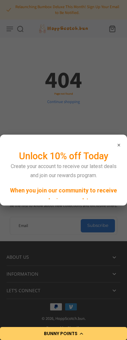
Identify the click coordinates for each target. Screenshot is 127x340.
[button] (63, 333)
